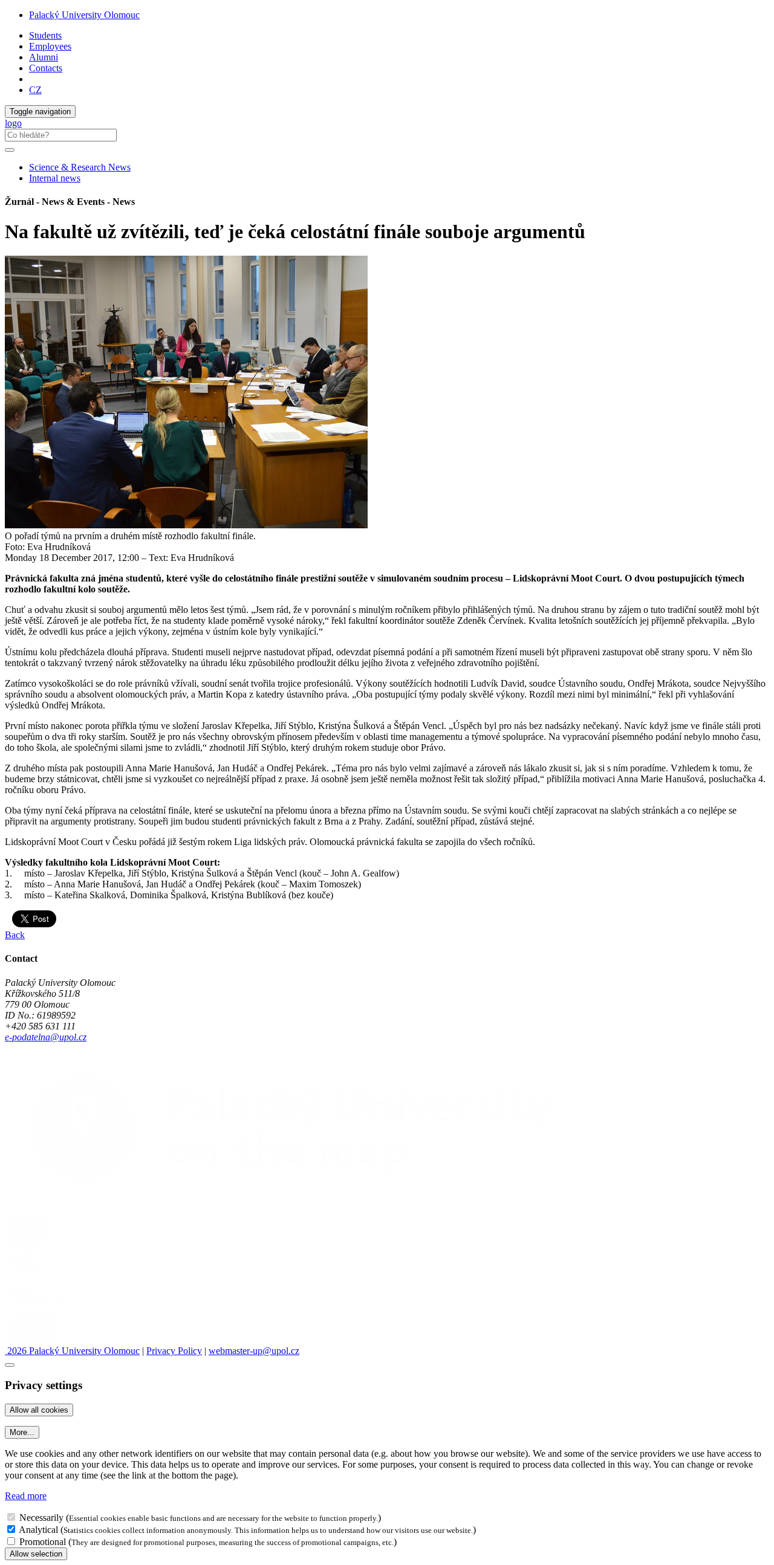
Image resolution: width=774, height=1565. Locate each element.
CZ (35, 90)
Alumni (43, 57)
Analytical (38, 1529)
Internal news (54, 178)
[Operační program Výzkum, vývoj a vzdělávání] (75, 1243)
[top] (10, 1365)
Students (45, 35)
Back (15, 935)
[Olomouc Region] (46, 1308)
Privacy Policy (174, 1351)
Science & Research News (80, 167)
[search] (10, 150)
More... (22, 1432)
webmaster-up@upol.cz (254, 1351)
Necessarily (41, 1517)
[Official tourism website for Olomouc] (32, 1340)
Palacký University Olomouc (84, 15)
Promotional (42, 1542)
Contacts (45, 68)
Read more (26, 1496)
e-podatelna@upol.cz (45, 1037)
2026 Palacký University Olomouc (72, 1351)
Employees (50, 46)
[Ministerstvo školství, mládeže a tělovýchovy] (26, 1276)
